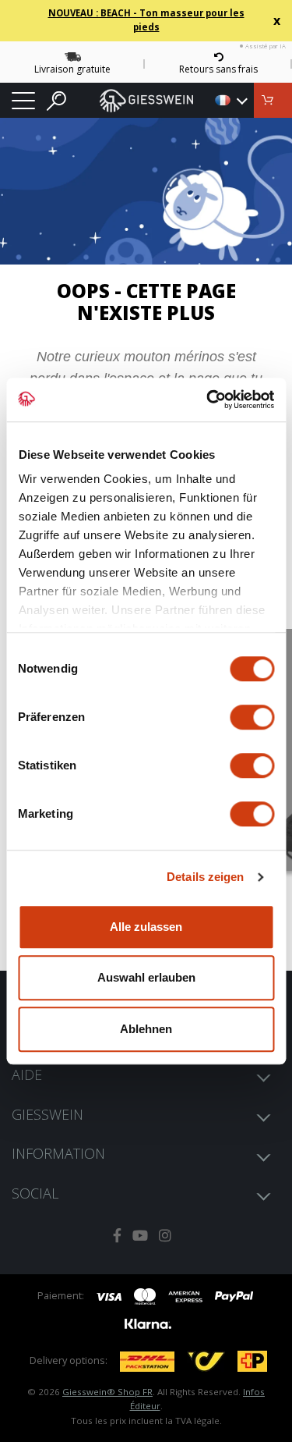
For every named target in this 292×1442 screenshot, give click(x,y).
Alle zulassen (146, 926)
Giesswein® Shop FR (107, 1392)
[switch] (252, 717)
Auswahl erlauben (146, 977)
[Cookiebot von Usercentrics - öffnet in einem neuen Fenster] (208, 399)
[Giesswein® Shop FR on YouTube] (140, 1235)
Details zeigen (205, 876)
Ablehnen (146, 1028)
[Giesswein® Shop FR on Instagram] (165, 1235)
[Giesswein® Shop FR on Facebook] (117, 1235)
